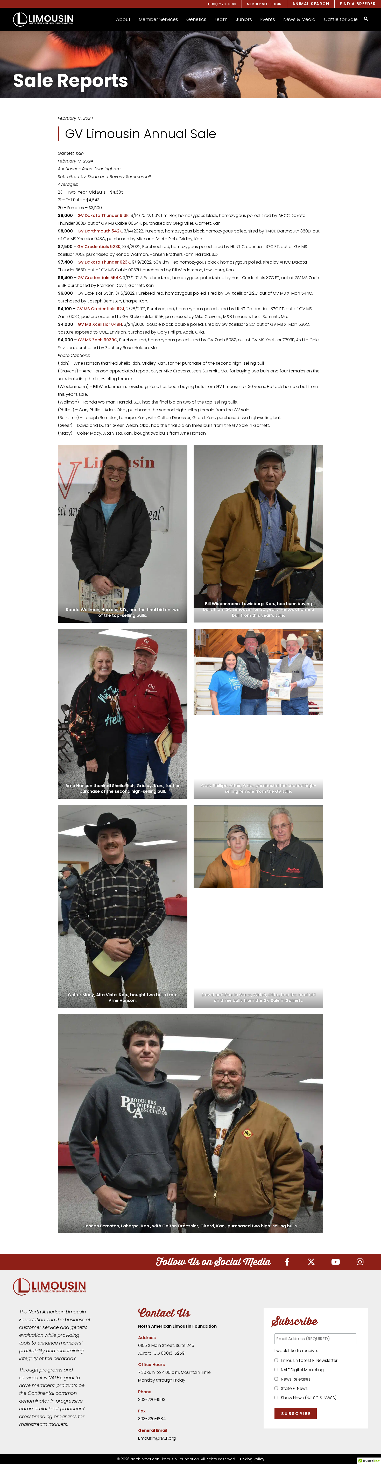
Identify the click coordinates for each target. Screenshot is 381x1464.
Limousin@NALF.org (157, 1438)
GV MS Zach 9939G (97, 340)
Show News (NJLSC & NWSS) (307, 1398)
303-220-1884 (152, 1419)
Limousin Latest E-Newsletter (308, 1360)
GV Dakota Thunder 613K (103, 215)
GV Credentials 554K (99, 278)
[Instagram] (360, 1262)
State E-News (293, 1388)
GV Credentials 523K (99, 247)
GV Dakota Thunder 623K (103, 262)
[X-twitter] (311, 1262)
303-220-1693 (151, 1400)
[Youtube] (336, 1262)
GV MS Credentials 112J (100, 309)
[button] (123, 19)
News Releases (295, 1379)
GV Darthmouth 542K (99, 231)
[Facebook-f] (287, 1262)
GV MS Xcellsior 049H (100, 324)
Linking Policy (252, 1459)
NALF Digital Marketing (301, 1370)
